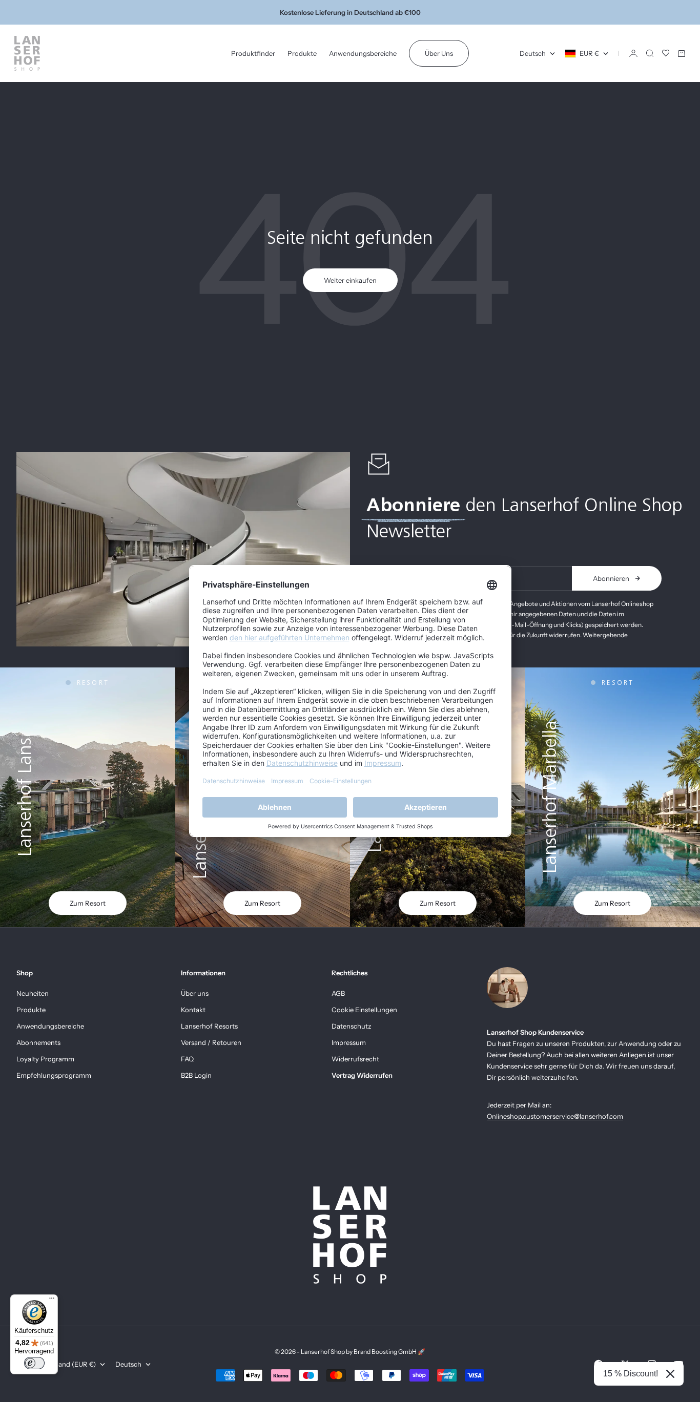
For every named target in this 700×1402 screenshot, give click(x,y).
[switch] (34, 1363)
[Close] (670, 1374)
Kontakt (193, 1010)
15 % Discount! (630, 1373)
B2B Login (196, 1075)
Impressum (349, 1042)
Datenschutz (351, 1026)
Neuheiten (32, 993)
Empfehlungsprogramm (53, 1075)
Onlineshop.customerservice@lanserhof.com (555, 1116)
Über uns (195, 993)
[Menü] (52, 1300)
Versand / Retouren (211, 1042)
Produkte (302, 53)
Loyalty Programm (45, 1059)
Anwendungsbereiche (363, 53)
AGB (338, 993)
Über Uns (439, 53)
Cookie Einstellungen (364, 1010)
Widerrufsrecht (355, 1059)
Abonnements (38, 1042)
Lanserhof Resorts (209, 1026)
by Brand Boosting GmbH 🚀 (385, 1351)
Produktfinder (253, 53)
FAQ (187, 1059)
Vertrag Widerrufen (362, 1075)
